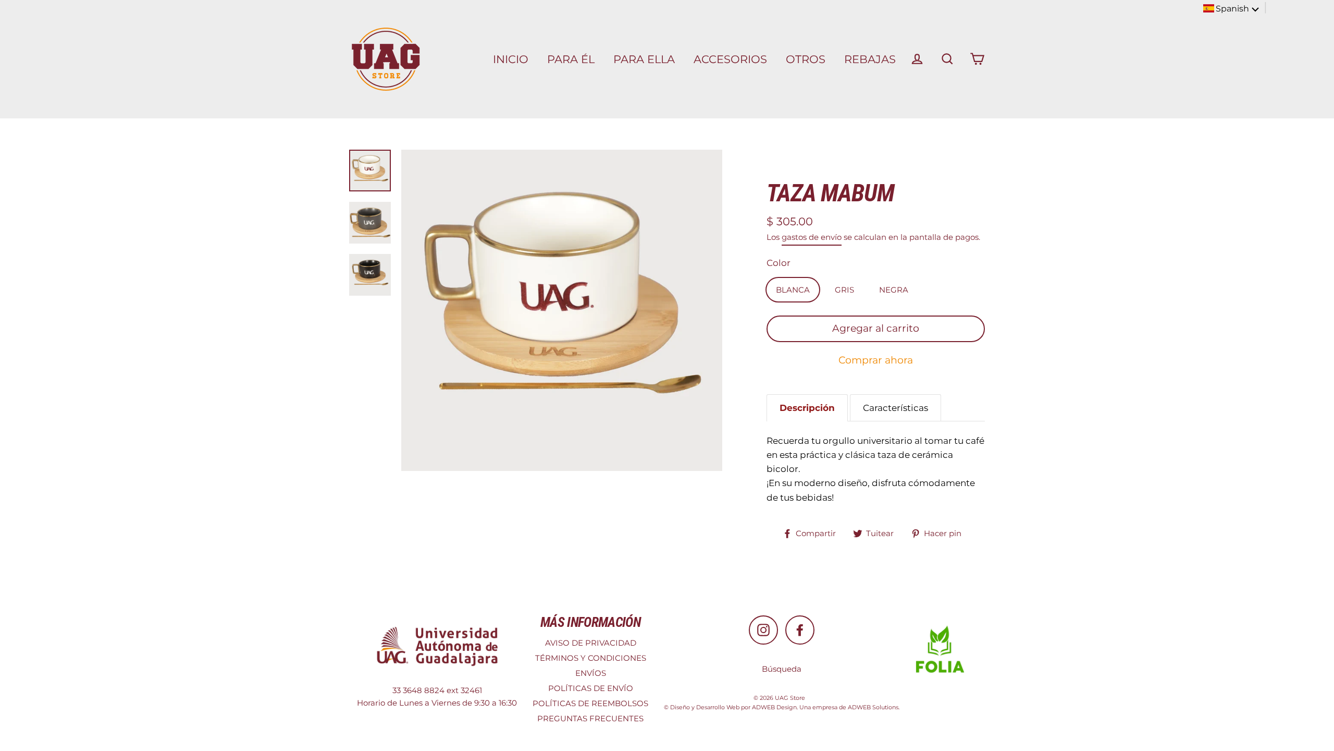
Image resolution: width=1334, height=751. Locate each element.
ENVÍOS (590, 673)
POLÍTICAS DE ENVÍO (590, 688)
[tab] (807, 407)
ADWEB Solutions (873, 707)
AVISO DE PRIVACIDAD (590, 643)
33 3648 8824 (418, 690)
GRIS (844, 290)
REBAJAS (870, 59)
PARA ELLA (644, 59)
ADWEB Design (774, 707)
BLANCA (793, 290)
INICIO (510, 59)
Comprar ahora (875, 360)
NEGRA (893, 290)
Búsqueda (781, 669)
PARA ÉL (571, 59)
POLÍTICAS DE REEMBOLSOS (590, 703)
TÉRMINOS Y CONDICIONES (590, 658)
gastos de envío (812, 237)
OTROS (805, 59)
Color (778, 263)
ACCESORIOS (730, 59)
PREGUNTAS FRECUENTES (590, 718)
